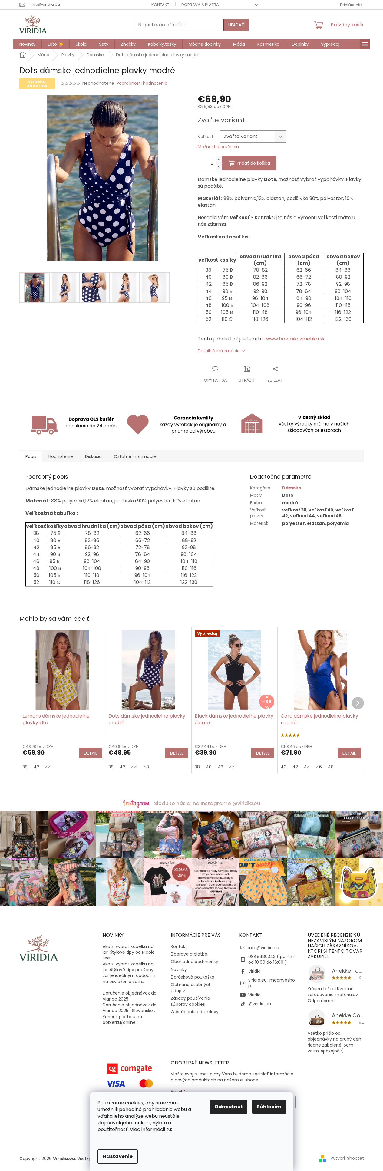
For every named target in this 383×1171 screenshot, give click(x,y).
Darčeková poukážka (192, 977)
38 (25, 767)
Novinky (179, 969)
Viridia (254, 971)
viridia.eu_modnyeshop (271, 983)
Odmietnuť (228, 1106)
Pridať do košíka (253, 163)
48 (146, 767)
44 (48, 767)
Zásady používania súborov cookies (190, 1001)
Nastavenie (118, 1156)
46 (319, 767)
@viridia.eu (259, 1004)
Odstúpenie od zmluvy (195, 1012)
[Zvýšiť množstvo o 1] (219, 159)
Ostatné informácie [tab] (135, 456)
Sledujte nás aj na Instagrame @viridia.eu (207, 803)
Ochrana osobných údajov (191, 987)
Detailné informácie (219, 351)
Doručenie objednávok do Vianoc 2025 (130, 996)
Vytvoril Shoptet (347, 1158)
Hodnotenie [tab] (60, 456)
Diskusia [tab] (93, 456)
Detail (90, 753)
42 (36, 767)
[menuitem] (27, 44)
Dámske (291, 488)
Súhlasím (269, 1106)
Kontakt (160, 5)
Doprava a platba (200, 5)
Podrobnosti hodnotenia (142, 83)
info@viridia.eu (263, 948)
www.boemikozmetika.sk (295, 338)
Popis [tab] (30, 456)
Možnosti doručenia (218, 147)
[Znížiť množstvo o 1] (219, 166)
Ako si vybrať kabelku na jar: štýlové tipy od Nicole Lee (129, 952)
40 (209, 767)
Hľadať (236, 25)
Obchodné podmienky (194, 962)
